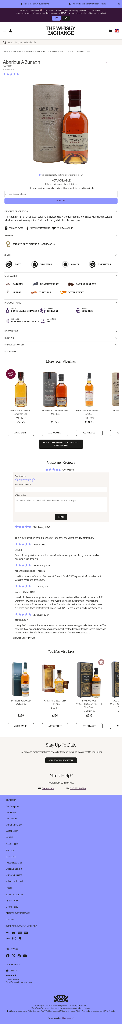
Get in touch (48, 788)
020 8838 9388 (78, 788)
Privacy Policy (12, 900)
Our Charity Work (14, 824)
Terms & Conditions (14, 894)
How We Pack (11, 331)
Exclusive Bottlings (14, 869)
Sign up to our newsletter (61, 760)
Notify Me (61, 201)
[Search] (5, 42)
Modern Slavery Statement (18, 913)
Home (5, 51)
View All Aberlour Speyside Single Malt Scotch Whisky (61, 444)
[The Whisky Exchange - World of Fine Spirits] (60, 31)
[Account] (10, 31)
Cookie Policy (12, 906)
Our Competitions (14, 875)
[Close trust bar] (118, 4)
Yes (56, 18)
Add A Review (20, 476)
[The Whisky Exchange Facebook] (8, 956)
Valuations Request (14, 881)
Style (7, 255)
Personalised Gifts (14, 862)
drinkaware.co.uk (68, 1018)
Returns (9, 338)
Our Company (12, 806)
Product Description (16, 211)
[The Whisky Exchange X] (13, 956)
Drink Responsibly (14, 344)
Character (10, 276)
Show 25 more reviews (24, 638)
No (66, 18)
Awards (8, 235)
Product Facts (12, 303)
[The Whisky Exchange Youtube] (25, 956)
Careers (9, 837)
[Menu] (4, 31)
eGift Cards (11, 856)
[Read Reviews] (18, 74)
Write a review (20, 495)
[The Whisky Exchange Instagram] (19, 956)
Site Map (10, 850)
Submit (61, 517)
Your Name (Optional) (23, 484)
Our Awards (11, 818)
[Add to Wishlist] (107, 62)
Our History (11, 812)
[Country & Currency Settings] (117, 31)
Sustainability (12, 831)
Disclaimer (10, 351)
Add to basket (21, 433)
